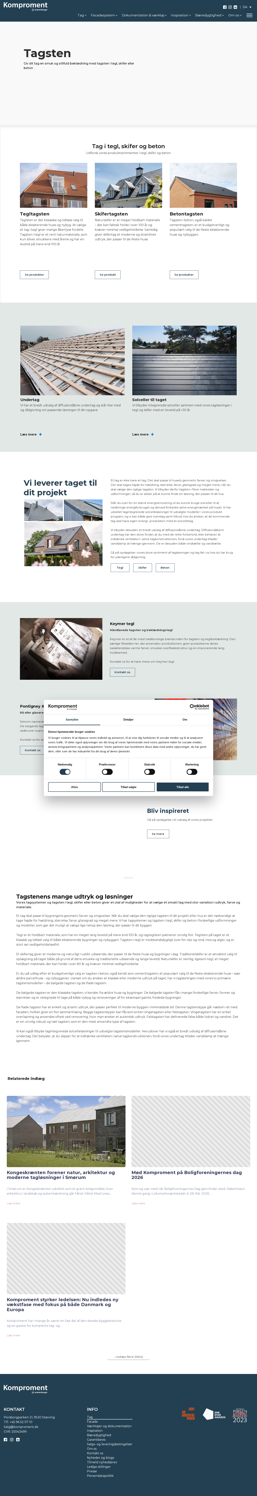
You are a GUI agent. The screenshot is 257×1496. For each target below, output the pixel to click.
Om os (92, 1448)
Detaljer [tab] (128, 719)
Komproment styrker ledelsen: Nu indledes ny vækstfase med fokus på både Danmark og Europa (62, 1304)
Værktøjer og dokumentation (109, 1426)
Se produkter (34, 274)
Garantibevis (96, 1439)
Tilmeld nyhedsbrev (102, 1462)
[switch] (107, 772)
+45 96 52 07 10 (21, 1422)
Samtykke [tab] (72, 719)
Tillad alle (182, 786)
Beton (165, 567)
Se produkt (108, 274)
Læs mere (13, 1203)
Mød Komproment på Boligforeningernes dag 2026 (187, 1175)
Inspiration (95, 1430)
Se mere (158, 834)
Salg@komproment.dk (21, 1427)
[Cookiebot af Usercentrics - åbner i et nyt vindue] (192, 707)
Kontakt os (122, 672)
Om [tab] (184, 719)
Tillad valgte (128, 786)
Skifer (142, 567)
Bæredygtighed (99, 1435)
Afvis (74, 786)
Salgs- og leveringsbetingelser (109, 1444)
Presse (92, 1471)
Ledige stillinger (99, 1467)
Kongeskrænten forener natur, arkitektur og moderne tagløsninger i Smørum (61, 1175)
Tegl (120, 567)
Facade (92, 1421)
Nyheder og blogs (100, 1458)
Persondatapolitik (100, 1476)
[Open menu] (249, 15)
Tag (90, 1417)
